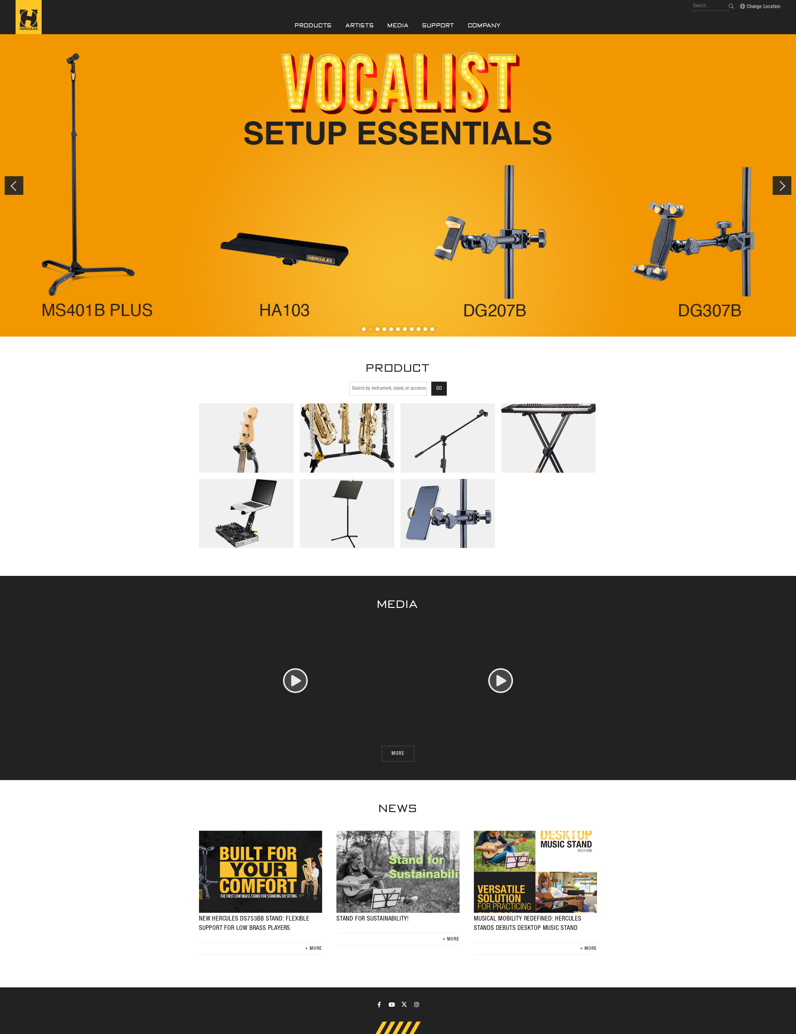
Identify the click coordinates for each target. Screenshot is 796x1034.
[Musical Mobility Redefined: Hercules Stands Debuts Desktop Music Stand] (535, 872)
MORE (397, 753)
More (316, 948)
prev (14, 185)
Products (313, 25)
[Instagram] (416, 1004)
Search (731, 6)
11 (432, 329)
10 (425, 329)
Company (485, 25)
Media (398, 25)
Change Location (763, 7)
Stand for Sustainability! (372, 919)
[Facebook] (379, 1004)
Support (438, 25)
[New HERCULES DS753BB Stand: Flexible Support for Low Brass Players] (260, 872)
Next (782, 185)
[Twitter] (404, 1004)
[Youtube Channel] (392, 1004)
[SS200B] (398, 185)
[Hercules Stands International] (29, 17)
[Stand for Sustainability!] (398, 872)
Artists (359, 25)
